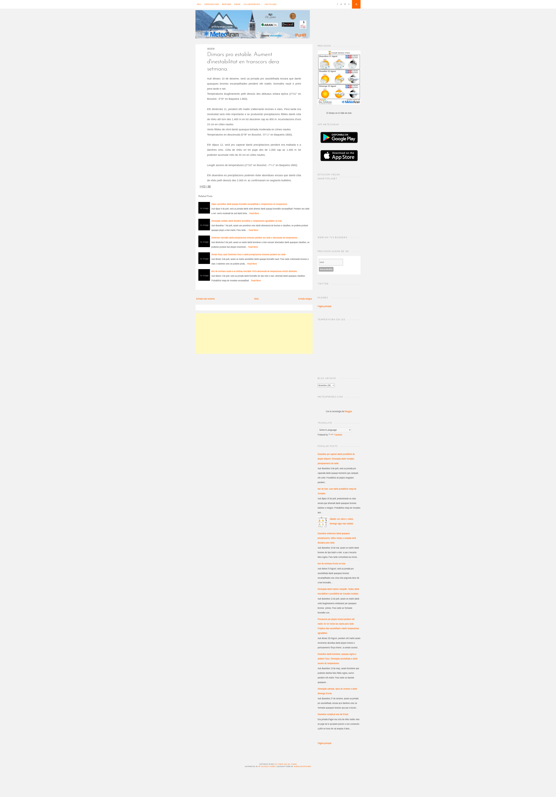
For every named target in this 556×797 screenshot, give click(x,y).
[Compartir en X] (206, 186)
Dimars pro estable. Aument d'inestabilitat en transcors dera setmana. (243, 62)
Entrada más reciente (205, 298)
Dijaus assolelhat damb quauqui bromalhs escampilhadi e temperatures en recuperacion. (249, 204)
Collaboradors (252, 4)
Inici (199, 4)
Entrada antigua (305, 298)
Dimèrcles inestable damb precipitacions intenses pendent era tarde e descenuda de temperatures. (254, 237)
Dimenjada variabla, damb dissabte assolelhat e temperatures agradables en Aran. (246, 220)
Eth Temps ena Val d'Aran (286, 764)
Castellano (271, 4)
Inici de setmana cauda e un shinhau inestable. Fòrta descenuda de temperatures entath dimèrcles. (254, 271)
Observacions (211, 4)
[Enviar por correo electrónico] (201, 186)
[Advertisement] (254, 333)
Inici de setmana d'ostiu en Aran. (332, 563)
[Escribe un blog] (203, 186)
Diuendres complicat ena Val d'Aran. (333, 714)
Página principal (324, 306)
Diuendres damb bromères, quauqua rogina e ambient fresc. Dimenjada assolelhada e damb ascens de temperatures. (337, 658)
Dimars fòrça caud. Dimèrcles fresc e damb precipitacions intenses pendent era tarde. (248, 254)
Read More (254, 213)
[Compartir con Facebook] (209, 186)
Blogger (348, 411)
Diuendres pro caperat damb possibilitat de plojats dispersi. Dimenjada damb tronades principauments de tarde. (336, 458)
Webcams (226, 4)
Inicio (256, 298)
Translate (338, 434)
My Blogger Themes (267, 766)
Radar (237, 4)
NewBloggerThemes (302, 766)
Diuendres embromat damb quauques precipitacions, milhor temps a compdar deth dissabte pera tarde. (337, 538)
